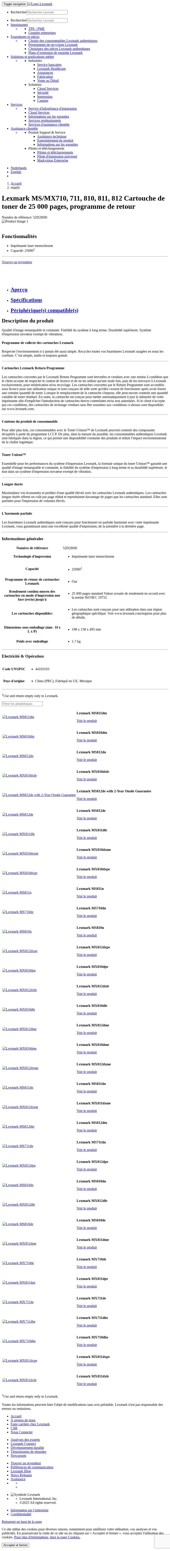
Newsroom (18, 1455)
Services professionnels (44, 120)
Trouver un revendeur (26, 1463)
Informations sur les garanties (48, 116)
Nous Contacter (22, 1432)
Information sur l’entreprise (29, 1510)
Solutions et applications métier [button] (32, 57)
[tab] (89, 290)
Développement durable (27, 1447)
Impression (44, 96)
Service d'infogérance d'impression (52, 108)
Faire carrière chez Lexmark (30, 1424)
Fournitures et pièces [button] (25, 37)
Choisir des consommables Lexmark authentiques (62, 41)
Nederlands (19, 168)
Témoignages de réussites (28, 1451)
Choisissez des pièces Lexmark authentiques (59, 49)
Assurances (45, 72)
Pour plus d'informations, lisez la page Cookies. (47, 1537)
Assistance (18, 1479)
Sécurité (42, 92)
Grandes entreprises (42, 33)
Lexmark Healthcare (51, 68)
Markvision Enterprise (52, 160)
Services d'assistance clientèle (49, 124)
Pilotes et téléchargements (55, 152)
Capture (42, 100)
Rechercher (19, 12)
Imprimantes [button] (19, 25)
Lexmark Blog (21, 1471)
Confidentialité (21, 1514)
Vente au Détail (48, 80)
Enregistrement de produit (55, 140)
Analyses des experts (25, 1440)
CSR (14, 1428)
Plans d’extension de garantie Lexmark (55, 53)
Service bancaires (49, 64)
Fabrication (45, 76)
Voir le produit (87, 721)
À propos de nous (23, 1420)
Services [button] (16, 104)
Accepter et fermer (15, 1545)
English (16, 172)
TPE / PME (36, 29)
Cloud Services (47, 88)
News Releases (21, 1475)
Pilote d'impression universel (57, 156)
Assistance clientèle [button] (24, 128)
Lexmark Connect (23, 1444)
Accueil (16, 183)
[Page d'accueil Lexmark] (40, 4)
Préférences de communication (32, 1467)
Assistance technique (51, 136)
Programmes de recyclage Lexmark (53, 45)
